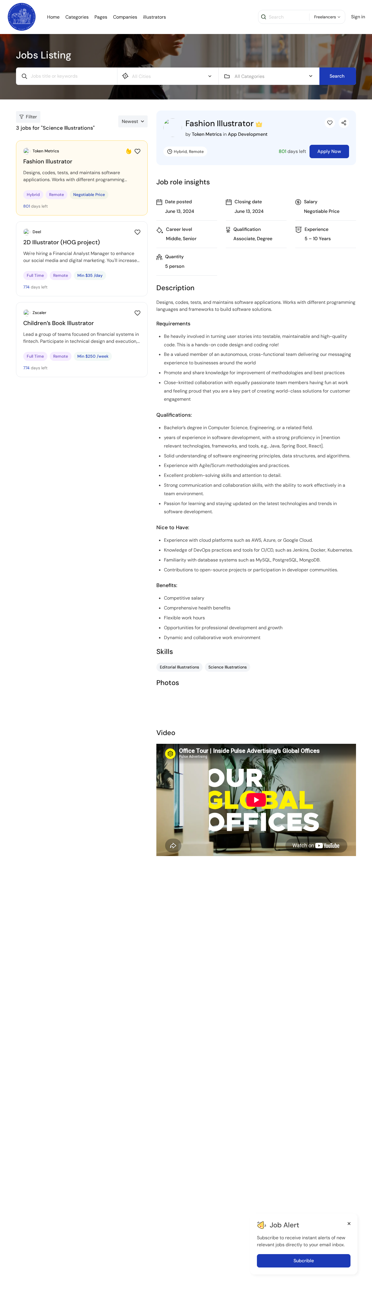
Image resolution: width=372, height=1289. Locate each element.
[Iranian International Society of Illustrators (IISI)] (21, 16)
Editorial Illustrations (179, 667)
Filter (31, 117)
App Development (247, 134)
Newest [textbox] (130, 122)
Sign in (358, 17)
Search (337, 76)
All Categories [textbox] (249, 76)
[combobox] (273, 76)
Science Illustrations (227, 667)
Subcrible (304, 1261)
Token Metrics (207, 134)
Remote (196, 151)
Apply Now (329, 151)
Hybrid (180, 151)
